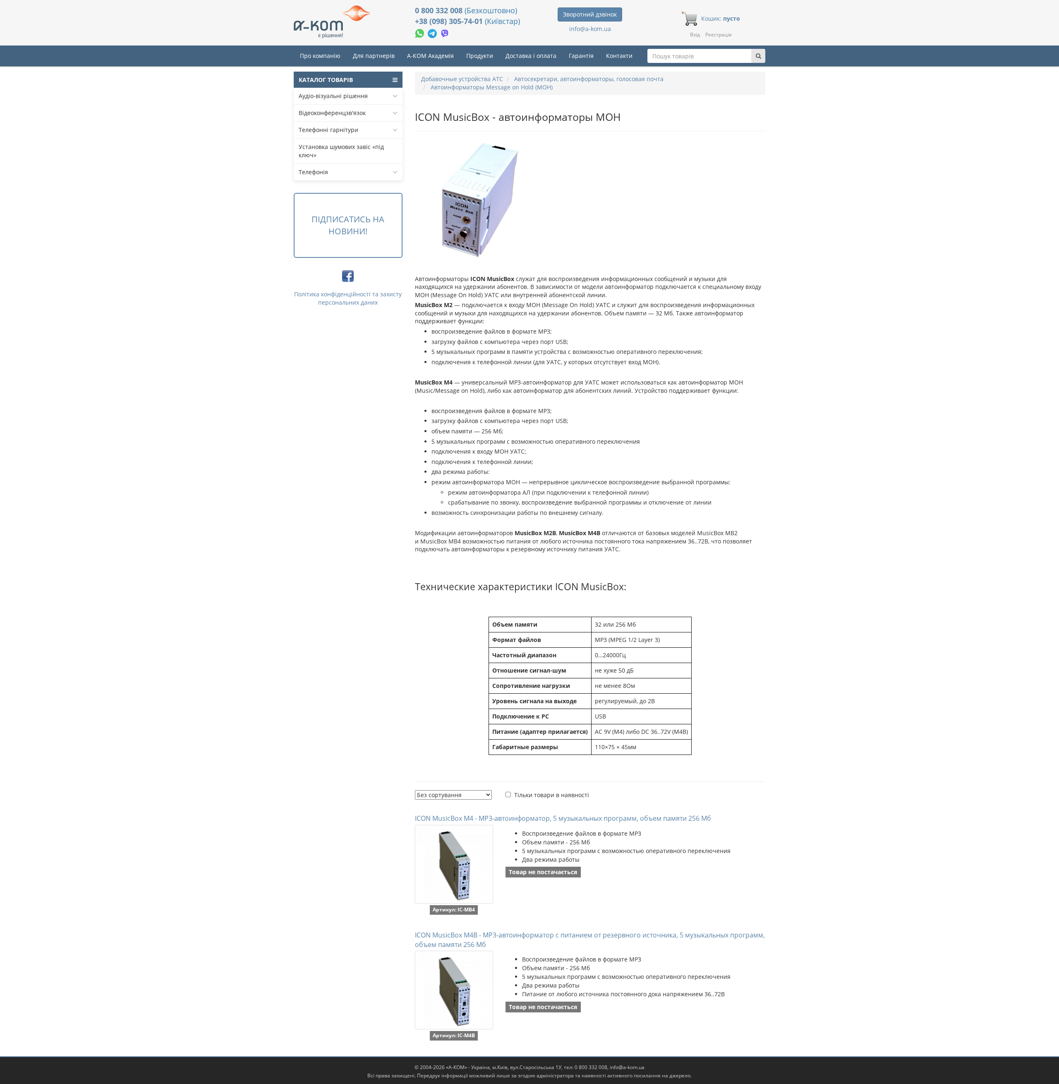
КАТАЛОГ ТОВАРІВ (326, 80)
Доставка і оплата (531, 56)
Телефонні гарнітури (328, 130)
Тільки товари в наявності (551, 795)
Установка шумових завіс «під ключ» (341, 151)
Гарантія (581, 56)
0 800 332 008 (440, 10)
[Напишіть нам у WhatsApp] (420, 32)
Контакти (619, 56)
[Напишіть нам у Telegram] (433, 32)
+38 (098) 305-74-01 (450, 21)
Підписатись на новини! (347, 225)
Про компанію (320, 56)
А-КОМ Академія (430, 56)
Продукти (479, 56)
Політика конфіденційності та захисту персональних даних (348, 298)
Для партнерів (374, 56)
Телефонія (313, 172)
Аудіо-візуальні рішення (333, 96)
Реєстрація (718, 34)
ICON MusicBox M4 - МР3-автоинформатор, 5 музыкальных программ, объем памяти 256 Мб (563, 818)
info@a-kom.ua (590, 29)
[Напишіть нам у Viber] (445, 32)
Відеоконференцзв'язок (332, 113)
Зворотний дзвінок (590, 14)
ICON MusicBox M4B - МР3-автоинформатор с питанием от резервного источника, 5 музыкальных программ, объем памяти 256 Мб (590, 939)
